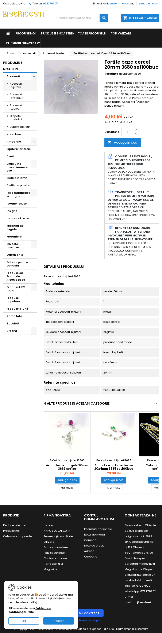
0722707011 (50, 3)
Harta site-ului (53, 564)
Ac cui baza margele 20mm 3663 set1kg (67, 467)
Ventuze (15, 134)
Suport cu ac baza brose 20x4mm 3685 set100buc (113, 467)
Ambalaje (14, 142)
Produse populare (13, 299)
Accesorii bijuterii (16, 85)
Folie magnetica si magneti (19, 194)
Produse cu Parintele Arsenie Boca (16, 276)
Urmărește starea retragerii (81, 620)
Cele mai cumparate (17, 536)
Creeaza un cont (147, 3)
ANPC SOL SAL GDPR (57, 531)
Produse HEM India (16, 288)
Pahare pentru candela (17, 264)
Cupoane (90, 557)
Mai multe (68, 487)
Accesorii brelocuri (16, 96)
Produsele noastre (57, 33)
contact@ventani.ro (140, 602)
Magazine (50, 569)
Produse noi (25, 33)
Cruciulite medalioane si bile (17, 167)
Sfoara (12, 331)
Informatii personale (98, 529)
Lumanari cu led (18, 218)
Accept (58, 621)
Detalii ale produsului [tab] (64, 266)
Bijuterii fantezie (19, 149)
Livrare (48, 525)
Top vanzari (121, 33)
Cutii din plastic (18, 185)
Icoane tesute (17, 204)
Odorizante (15, 255)
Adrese (89, 551)
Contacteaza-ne (14, 3)
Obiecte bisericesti (14, 245)
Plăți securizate (54, 553)
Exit (24, 621)
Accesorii (13, 76)
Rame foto (14, 316)
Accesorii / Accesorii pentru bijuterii (127, 104)
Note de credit (94, 546)
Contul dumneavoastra (99, 517)
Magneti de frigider (15, 227)
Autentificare (119, 3)
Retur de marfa (94, 535)
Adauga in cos (122, 142)
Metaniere (14, 237)
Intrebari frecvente (22, 43)
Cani (10, 156)
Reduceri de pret (14, 525)
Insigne (12, 211)
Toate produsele (91, 33)
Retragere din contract (81, 613)
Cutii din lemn (17, 178)
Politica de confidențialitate (29, 610)
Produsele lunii (17, 309)
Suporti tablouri (20, 127)
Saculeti (13, 323)
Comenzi (90, 540)
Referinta (111, 74)
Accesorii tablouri (16, 107)
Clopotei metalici (16, 117)
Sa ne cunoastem (56, 547)
